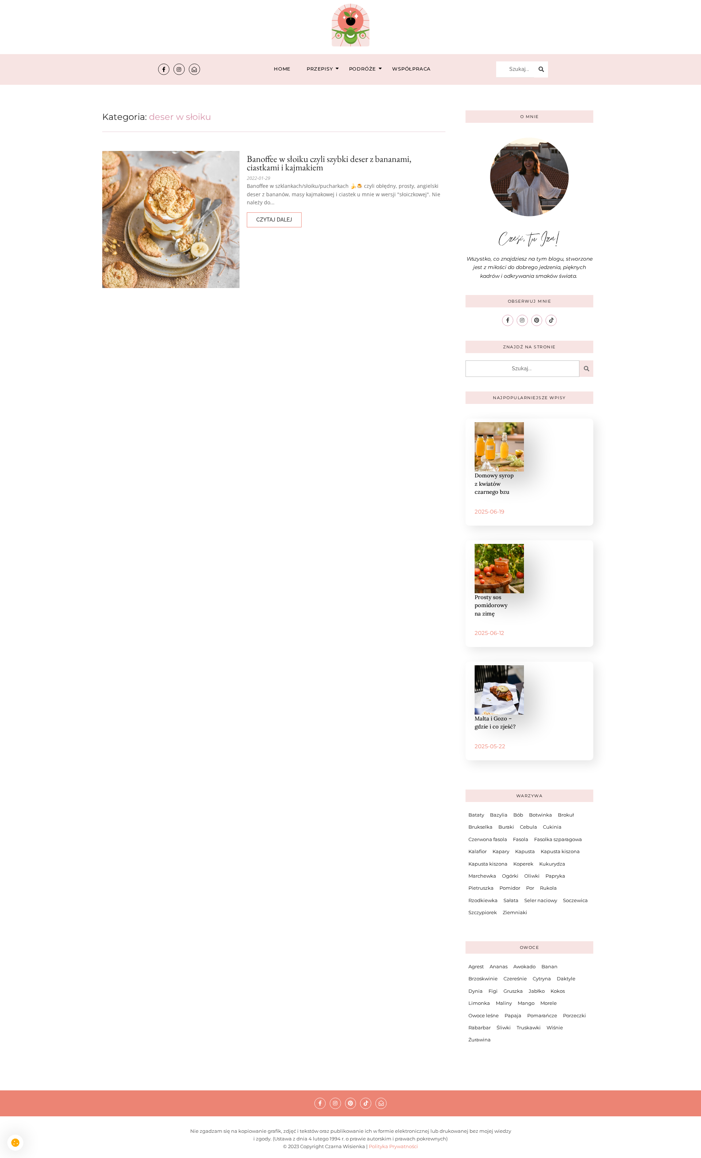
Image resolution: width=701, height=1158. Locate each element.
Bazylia (498, 815)
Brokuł (566, 815)
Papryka (555, 876)
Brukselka (480, 827)
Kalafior (477, 851)
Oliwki (532, 876)
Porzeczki (574, 1015)
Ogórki (510, 876)
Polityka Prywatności (393, 1146)
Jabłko (537, 991)
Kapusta (525, 851)
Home (282, 69)
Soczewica (575, 900)
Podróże (362, 69)
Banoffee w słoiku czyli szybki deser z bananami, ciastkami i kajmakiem (329, 163)
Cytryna (542, 978)
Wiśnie (555, 1027)
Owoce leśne (483, 1015)
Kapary (501, 851)
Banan (549, 966)
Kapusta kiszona (560, 851)
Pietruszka (481, 888)
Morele (548, 1003)
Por (530, 888)
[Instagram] (179, 69)
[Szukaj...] (541, 69)
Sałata (510, 900)
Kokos (558, 991)
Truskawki (529, 1027)
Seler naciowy (540, 900)
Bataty (476, 815)
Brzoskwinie (483, 978)
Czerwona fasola (487, 839)
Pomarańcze (542, 1015)
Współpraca (411, 69)
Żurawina (479, 1039)
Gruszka (513, 991)
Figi (493, 991)
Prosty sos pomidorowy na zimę (491, 605)
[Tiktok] (551, 320)
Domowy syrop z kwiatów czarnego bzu (494, 483)
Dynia (475, 991)
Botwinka (540, 815)
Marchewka (482, 876)
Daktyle (566, 978)
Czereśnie (515, 978)
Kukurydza (552, 864)
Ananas (498, 966)
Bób (518, 815)
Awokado (524, 966)
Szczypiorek (482, 912)
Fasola (520, 839)
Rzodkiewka (483, 900)
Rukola (548, 888)
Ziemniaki (515, 912)
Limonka (479, 1003)
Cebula (528, 827)
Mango (526, 1003)
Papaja (513, 1015)
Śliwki (504, 1027)
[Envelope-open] (194, 69)
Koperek (523, 864)
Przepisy (320, 69)
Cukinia (552, 827)
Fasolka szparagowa (558, 839)
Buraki (506, 827)
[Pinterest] (537, 320)
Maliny (504, 1003)
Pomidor (509, 888)
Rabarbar (479, 1027)
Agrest (476, 966)
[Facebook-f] (163, 69)
